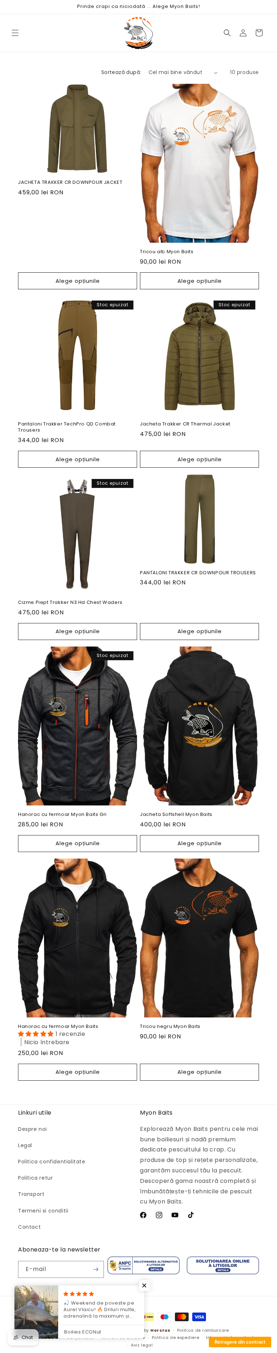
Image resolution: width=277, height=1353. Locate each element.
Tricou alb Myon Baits (167, 252)
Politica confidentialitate (51, 1161)
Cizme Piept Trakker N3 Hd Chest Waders (70, 603)
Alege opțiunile (78, 281)
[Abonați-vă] (96, 1269)
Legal (25, 1145)
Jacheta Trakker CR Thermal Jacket (185, 424)
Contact (29, 1227)
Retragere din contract (240, 1342)
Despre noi (32, 1129)
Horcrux (160, 1330)
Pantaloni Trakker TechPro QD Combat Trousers (67, 427)
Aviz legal (142, 1345)
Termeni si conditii (43, 1210)
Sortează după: (121, 72)
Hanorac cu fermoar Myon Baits (58, 1027)
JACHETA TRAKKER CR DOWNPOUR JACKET (70, 183)
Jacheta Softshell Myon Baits (176, 815)
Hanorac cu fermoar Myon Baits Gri (62, 815)
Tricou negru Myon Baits (170, 1027)
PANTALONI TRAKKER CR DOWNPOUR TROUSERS (198, 573)
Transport (31, 1194)
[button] (15, 33)
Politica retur (35, 1177)
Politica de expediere (175, 1337)
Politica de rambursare (203, 1330)
